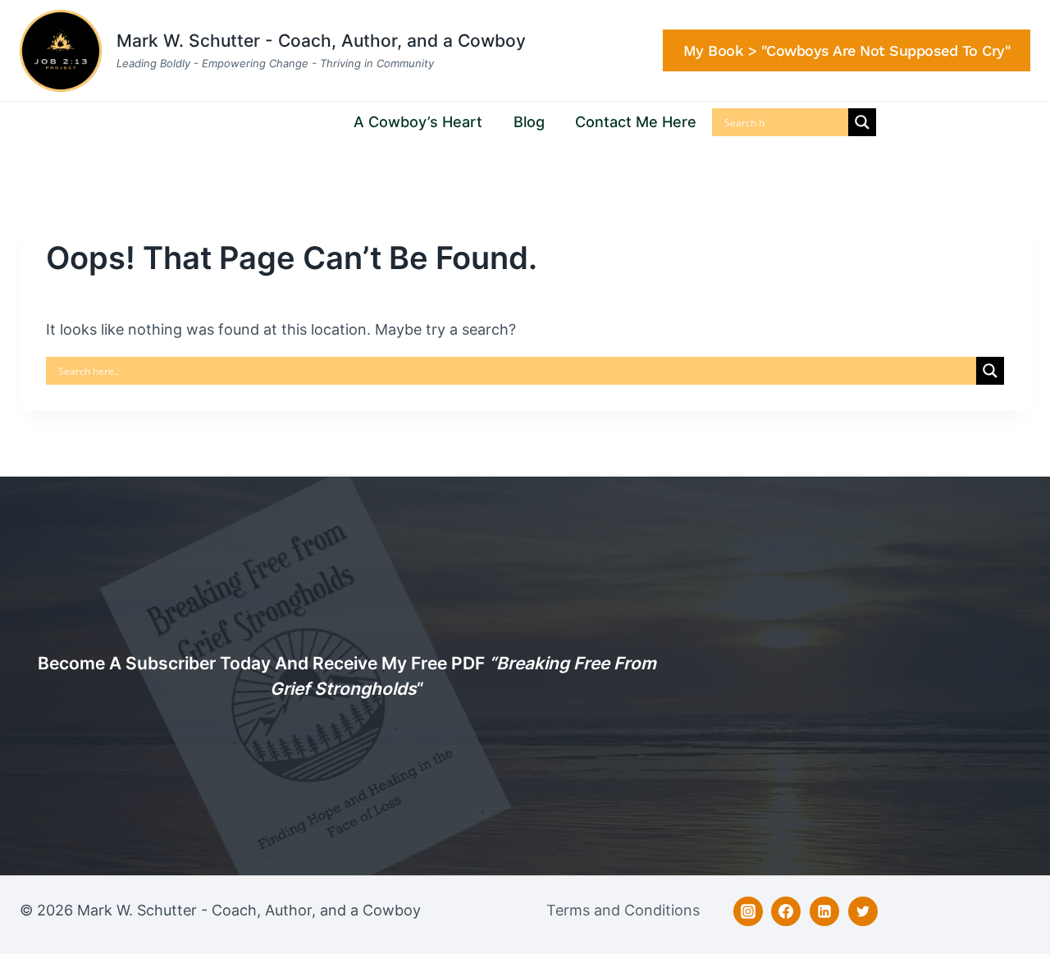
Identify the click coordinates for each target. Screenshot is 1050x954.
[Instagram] (748, 911)
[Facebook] (786, 911)
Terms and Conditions (623, 910)
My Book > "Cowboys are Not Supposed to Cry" (847, 50)
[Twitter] (863, 911)
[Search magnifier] (862, 122)
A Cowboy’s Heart (418, 121)
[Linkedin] (824, 911)
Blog (529, 121)
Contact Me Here (635, 121)
